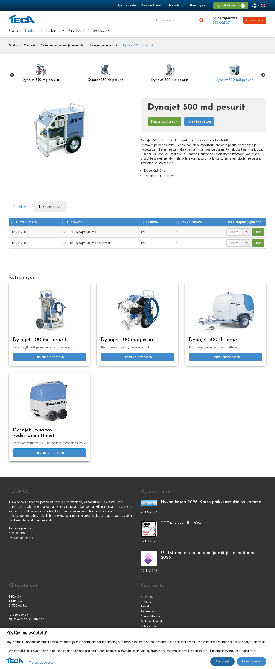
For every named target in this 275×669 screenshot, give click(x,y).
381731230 (18, 232)
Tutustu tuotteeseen (49, 357)
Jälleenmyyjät (197, 5)
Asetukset (222, 661)
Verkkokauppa (231, 5)
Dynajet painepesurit (103, 45)
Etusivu (14, 30)
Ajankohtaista (127, 5)
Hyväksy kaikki (251, 661)
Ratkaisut (54, 30)
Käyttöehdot (18, 533)
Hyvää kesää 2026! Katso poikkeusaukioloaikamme (211, 502)
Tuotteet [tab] (20, 206)
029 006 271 (222, 22)
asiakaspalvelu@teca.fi (28, 619)
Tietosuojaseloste (22, 528)
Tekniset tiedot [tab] (50, 206)
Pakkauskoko (191, 222)
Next (263, 75)
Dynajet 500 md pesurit (138, 45)
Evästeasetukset (20, 538)
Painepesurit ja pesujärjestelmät (62, 45)
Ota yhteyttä (255, 20)
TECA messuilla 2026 (182, 523)
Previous (12, 75)
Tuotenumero (26, 222)
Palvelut (74, 30)
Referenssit (97, 30)
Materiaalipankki (152, 5)
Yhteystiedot (176, 5)
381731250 (18, 243)
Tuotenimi (74, 222)
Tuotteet (32, 30)
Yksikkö (152, 222)
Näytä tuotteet (163, 121)
